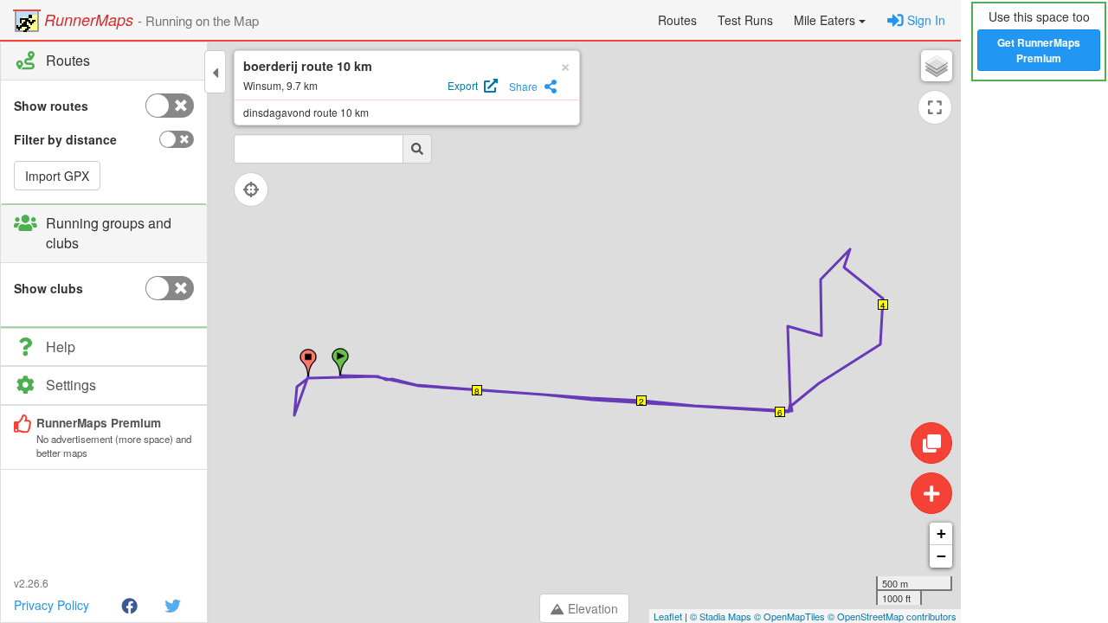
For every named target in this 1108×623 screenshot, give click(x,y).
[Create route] (931, 493)
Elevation (593, 608)
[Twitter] (172, 605)
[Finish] (308, 362)
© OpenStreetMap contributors (892, 616)
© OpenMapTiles (789, 616)
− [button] (941, 556)
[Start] (340, 362)
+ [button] (941, 533)
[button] (829, 20)
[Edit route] (931, 443)
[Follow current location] (251, 189)
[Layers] (936, 65)
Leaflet (668, 616)
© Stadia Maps (720, 616)
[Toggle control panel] (215, 71)
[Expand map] (935, 107)
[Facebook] (129, 605)
